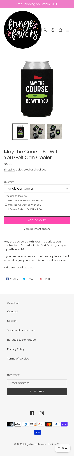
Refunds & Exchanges (21, 340)
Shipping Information (20, 330)
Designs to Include (16, 196)
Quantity (9, 182)
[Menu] (68, 30)
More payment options (37, 229)
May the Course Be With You (24, 204)
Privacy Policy (15, 349)
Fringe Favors (30, 444)
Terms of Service (18, 358)
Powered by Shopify (49, 444)
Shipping (9, 169)
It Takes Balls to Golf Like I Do (25, 209)
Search (12, 321)
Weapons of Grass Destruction (26, 200)
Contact (12, 311)
